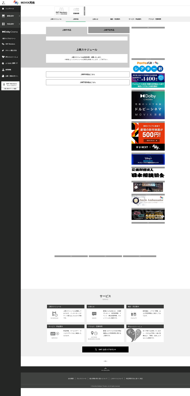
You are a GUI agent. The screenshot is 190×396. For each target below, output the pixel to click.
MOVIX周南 (28, 2)
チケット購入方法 (11, 50)
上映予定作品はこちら (88, 82)
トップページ (10, 8)
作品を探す (10, 24)
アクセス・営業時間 (155, 19)
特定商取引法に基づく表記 (134, 378)
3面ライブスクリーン (9, 38)
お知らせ (95, 19)
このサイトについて (117, 378)
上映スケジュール (55, 19)
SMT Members (10, 44)
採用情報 (8, 69)
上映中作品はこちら (88, 74)
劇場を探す (10, 16)
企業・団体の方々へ (12, 76)
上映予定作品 (109, 30)
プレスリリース (81, 378)
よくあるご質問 (10, 63)
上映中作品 (66, 30)
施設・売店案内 (115, 19)
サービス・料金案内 (135, 19)
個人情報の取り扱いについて (98, 378)
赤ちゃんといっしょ (12, 57)
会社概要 (71, 378)
